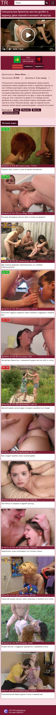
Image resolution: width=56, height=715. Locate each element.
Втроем (26, 110)
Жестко (36, 110)
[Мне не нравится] (38, 59)
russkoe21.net (20, 710)
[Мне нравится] (17, 59)
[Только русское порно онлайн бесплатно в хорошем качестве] (4, 3)
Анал (16, 110)
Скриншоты (28, 66)
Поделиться (39, 66)
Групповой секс (11, 113)
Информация (17, 66)
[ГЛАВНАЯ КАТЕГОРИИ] (52, 3)
